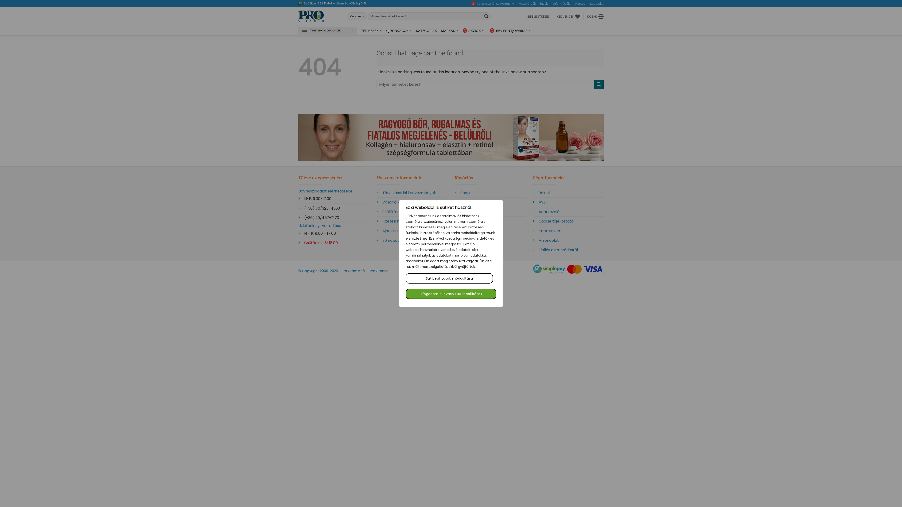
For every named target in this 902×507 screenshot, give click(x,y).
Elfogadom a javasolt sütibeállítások (451, 294)
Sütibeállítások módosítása (449, 278)
